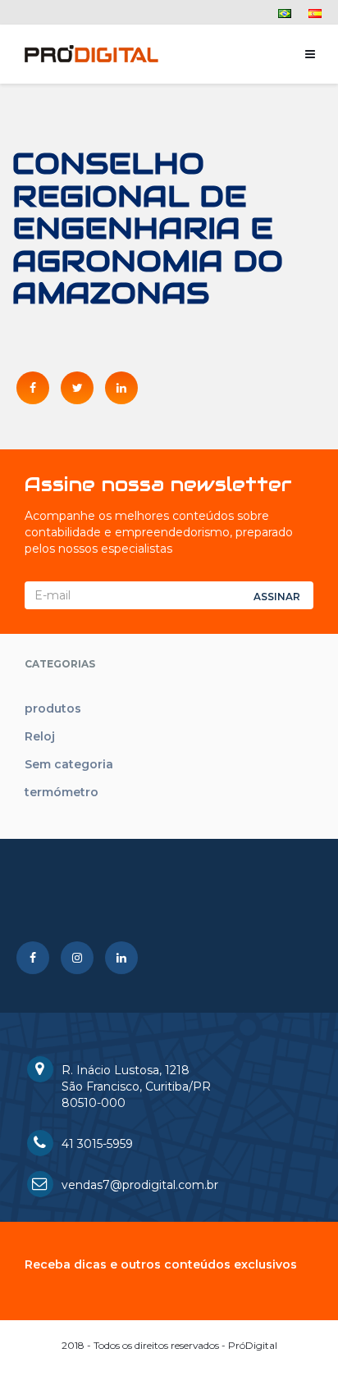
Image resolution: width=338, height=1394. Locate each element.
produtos (53, 708)
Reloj (40, 736)
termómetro (61, 792)
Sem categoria (69, 764)
